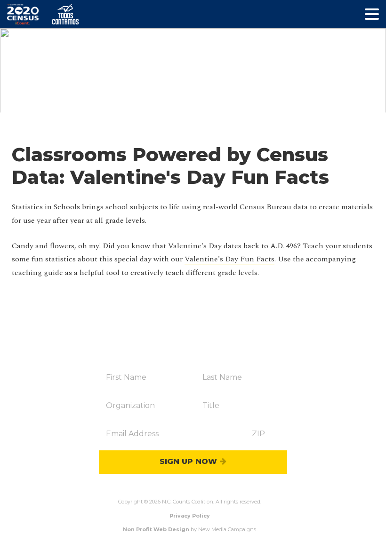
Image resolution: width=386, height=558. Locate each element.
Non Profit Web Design (156, 529)
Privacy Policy (189, 515)
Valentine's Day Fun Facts (229, 259)
